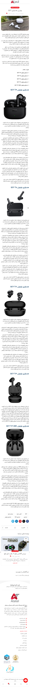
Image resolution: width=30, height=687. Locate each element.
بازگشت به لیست (15, 527)
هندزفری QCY (17, 517)
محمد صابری (17, 556)
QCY (26, 514)
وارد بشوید (18, 575)
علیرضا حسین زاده (19, 14)
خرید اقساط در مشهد (22, 650)
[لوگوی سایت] (15, 2)
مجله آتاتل (24, 643)
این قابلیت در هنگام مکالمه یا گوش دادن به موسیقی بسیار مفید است (15, 471)
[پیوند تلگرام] (12, 521)
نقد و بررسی (14, 551)
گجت (17, 551)
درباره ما (25, 640)
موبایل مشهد (10, 514)
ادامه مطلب (15, 563)
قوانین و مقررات (23, 633)
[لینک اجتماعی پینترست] (20, 521)
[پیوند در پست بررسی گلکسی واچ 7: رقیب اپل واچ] (15, 543)
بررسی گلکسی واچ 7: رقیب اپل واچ (15, 553)
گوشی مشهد (19, 514)
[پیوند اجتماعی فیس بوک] (27, 521)
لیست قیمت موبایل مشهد (21, 648)
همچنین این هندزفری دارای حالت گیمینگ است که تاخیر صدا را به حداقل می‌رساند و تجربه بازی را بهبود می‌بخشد (15, 242)
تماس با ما (24, 638)
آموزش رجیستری (23, 645)
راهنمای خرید (16, 7)
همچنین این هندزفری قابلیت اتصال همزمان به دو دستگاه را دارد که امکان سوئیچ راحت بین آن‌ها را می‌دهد (14, 232)
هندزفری (12, 7)
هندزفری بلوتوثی (8, 517)
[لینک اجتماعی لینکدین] (16, 521)
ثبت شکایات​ (24, 636)
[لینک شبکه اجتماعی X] (23, 521)
